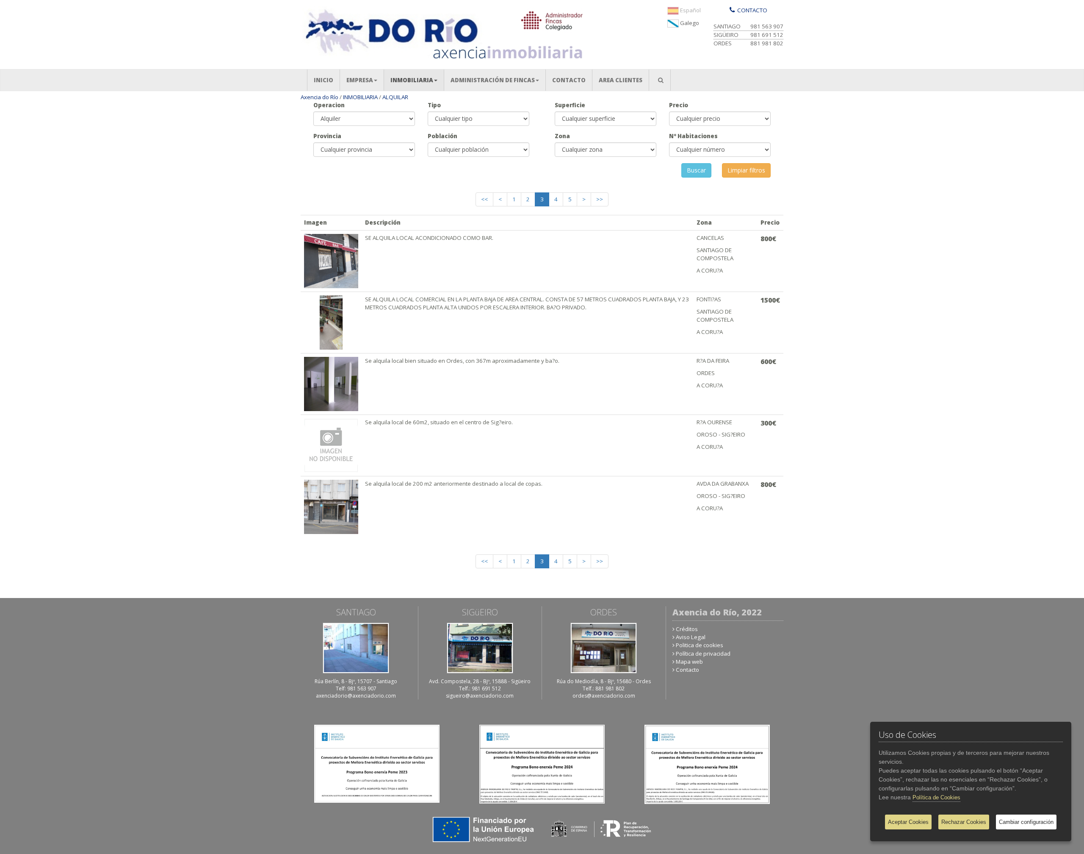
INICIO (327, 80)
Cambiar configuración (1026, 822)
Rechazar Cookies (963, 822)
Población (442, 136)
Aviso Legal (690, 637)
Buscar (696, 170)
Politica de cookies (699, 645)
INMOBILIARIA (360, 97)
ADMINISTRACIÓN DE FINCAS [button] (493, 80)
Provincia (327, 136)
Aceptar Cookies (908, 822)
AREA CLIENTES (624, 80)
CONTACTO (572, 80)
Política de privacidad (703, 653)
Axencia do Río (319, 97)
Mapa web (689, 661)
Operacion (329, 105)
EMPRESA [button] (359, 80)
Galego (689, 23)
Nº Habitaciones (693, 136)
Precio (678, 105)
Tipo (434, 105)
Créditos (687, 629)
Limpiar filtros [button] (746, 170)
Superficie (570, 105)
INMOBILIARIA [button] (411, 80)
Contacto (687, 669)
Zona (562, 136)
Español (690, 10)
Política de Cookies (936, 797)
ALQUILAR (395, 97)
